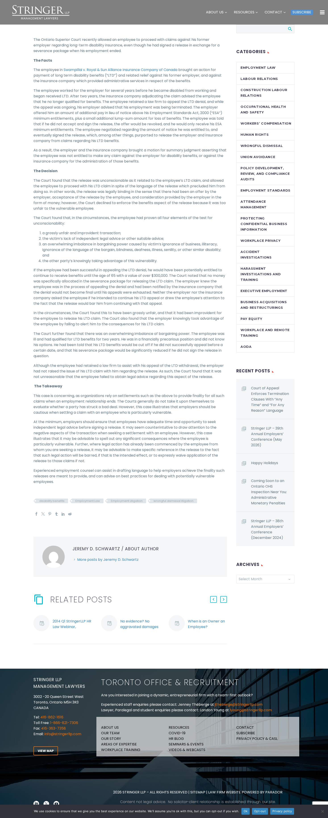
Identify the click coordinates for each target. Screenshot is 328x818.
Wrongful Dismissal (262, 146)
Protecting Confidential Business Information (264, 224)
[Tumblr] (56, 514)
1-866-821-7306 (64, 722)
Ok (246, 811)
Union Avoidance (258, 157)
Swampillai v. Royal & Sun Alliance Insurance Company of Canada (120, 69)
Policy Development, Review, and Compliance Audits (265, 173)
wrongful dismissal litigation (173, 501)
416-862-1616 (51, 717)
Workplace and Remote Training (265, 333)
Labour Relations (259, 79)
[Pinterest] (50, 514)
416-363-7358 (53, 728)
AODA (246, 347)
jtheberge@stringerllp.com (239, 704)
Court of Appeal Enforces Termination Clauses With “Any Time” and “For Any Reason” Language (270, 399)
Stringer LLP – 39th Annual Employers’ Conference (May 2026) (267, 437)
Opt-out (260, 811)
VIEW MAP (46, 751)
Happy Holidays (264, 462)
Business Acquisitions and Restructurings (264, 305)
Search (290, 29)
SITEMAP (197, 792)
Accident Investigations (256, 254)
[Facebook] (36, 514)
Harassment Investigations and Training (261, 274)
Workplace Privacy (261, 241)
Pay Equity (251, 319)
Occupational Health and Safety (263, 109)
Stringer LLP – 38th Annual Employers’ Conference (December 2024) (267, 529)
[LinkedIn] (63, 514)
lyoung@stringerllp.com (251, 710)
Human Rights (255, 135)
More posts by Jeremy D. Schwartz (108, 559)
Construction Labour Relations (264, 93)
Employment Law (87, 501)
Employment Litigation (127, 501)
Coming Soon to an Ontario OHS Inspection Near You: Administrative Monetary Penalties (269, 492)
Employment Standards (266, 190)
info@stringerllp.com (62, 734)
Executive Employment (264, 291)
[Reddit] (70, 514)
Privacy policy (282, 811)
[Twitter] (43, 514)
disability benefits (51, 501)
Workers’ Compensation (266, 123)
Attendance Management (254, 204)
